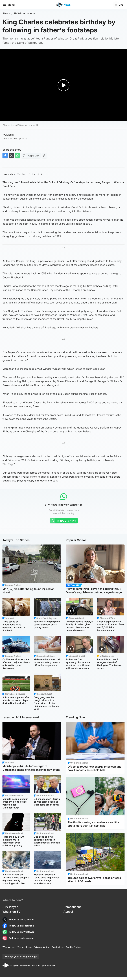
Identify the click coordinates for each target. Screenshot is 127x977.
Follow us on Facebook (21, 925)
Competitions (72, 907)
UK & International (24, 13)
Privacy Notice (41, 947)
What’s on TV (11, 911)
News (6, 13)
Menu (11, 4)
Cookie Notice (73, 947)
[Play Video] (64, 85)
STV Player (10, 907)
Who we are (8, 947)
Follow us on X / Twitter (21, 919)
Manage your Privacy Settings (21, 956)
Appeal (68, 911)
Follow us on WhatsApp (22, 932)
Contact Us (58, 947)
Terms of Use (25, 947)
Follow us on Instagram (21, 938)
